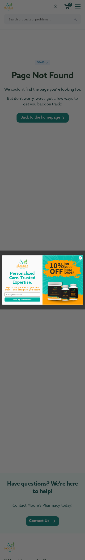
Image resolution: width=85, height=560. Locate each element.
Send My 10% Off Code (22, 299)
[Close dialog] (80, 258)
